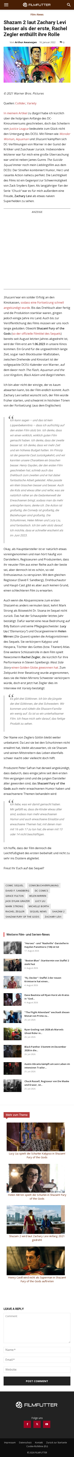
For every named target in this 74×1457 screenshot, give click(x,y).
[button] (6, 5)
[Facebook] (27, 1424)
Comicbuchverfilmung (44, 885)
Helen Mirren (38, 895)
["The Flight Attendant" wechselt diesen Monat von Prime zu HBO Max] (13, 1016)
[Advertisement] (37, 251)
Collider (20, 103)
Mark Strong (14, 906)
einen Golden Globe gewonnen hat (34, 667)
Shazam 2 (58, 911)
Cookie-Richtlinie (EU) (37, 1446)
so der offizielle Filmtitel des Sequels (36, 334)
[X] (37, 1424)
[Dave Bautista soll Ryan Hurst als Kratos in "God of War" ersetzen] (13, 999)
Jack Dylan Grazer (18, 901)
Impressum (10, 1442)
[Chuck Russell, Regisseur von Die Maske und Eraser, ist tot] (13, 1085)
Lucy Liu (40, 901)
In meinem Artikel (15, 113)
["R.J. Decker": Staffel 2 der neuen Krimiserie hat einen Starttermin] (13, 982)
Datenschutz (25, 1442)
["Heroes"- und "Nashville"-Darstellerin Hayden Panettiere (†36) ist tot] (13, 947)
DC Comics (41, 890)
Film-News (37, 14)
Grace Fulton (15, 895)
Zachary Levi (53, 916)
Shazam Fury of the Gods (22, 916)
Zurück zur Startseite (56, 1442)
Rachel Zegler (15, 911)
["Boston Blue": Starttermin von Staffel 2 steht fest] (13, 965)
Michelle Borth (39, 906)
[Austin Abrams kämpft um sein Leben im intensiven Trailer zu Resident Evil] (13, 1068)
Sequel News (38, 911)
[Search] (69, 5)
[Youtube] (46, 1424)
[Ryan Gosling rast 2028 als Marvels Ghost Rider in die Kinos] (13, 1034)
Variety (31, 103)
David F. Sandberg (17, 890)
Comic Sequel (15, 885)
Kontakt (39, 1442)
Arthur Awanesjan (26, 42)
